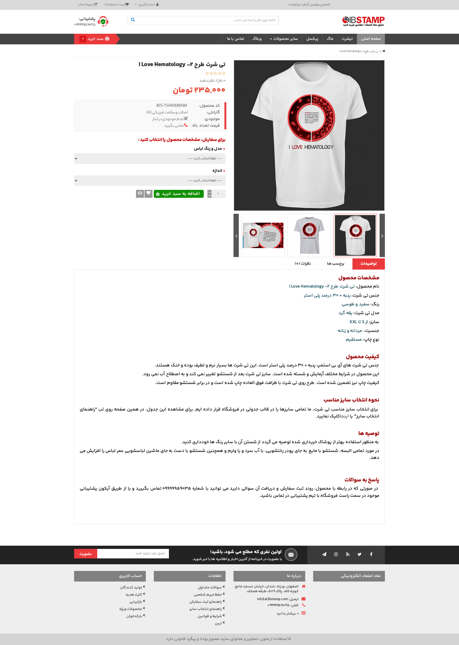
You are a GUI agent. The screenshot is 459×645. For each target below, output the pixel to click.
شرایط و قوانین (210, 616)
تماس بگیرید (174, 126)
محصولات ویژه (130, 609)
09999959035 (85, 25)
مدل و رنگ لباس (208, 149)
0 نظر (222, 81)
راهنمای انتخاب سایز (205, 609)
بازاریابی (135, 602)
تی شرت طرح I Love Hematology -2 (359, 51)
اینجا (344, 416)
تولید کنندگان (131, 588)
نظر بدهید (207, 81)
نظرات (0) (303, 263)
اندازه (217, 171)
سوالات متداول (210, 588)
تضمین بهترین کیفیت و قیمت (309, 5)
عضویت (85, 554)
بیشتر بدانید (286, 613)
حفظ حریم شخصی (208, 595)
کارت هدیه (134, 595)
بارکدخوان (134, 616)
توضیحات (368, 263)
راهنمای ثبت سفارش (205, 602)
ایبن (218, 623)
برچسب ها (336, 263)
